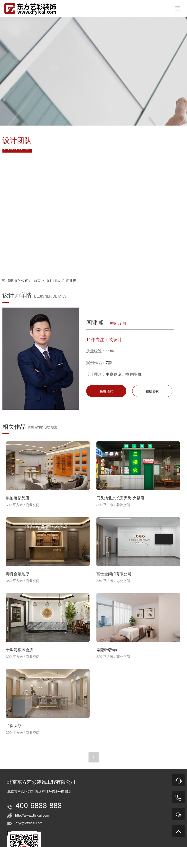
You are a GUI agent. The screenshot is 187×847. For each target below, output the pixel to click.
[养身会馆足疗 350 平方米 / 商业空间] (48, 541)
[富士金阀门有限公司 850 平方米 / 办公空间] (138, 541)
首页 (37, 280)
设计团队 (53, 280)
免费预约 (106, 391)
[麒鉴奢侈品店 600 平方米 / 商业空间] (48, 465)
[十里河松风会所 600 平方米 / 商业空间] (48, 617)
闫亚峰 (71, 280)
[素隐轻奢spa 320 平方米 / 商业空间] (138, 617)
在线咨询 (152, 391)
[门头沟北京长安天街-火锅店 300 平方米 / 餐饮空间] (138, 465)
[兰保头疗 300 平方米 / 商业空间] (48, 693)
